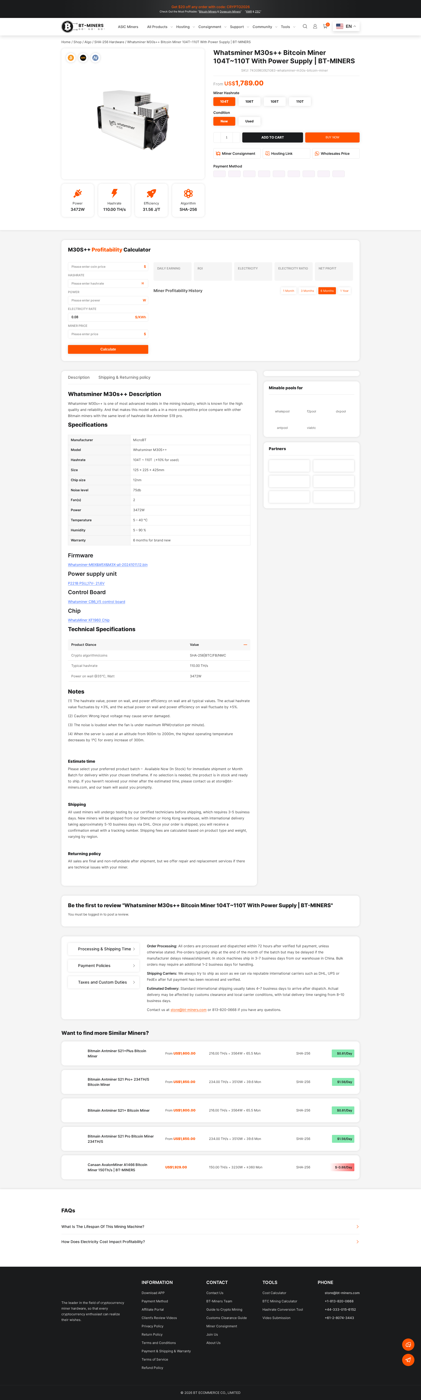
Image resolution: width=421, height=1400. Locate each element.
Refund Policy (152, 1368)
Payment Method (227, 166)
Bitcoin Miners (208, 11)
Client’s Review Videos (159, 1318)
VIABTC (311, 428)
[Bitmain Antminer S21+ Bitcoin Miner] (75, 1110)
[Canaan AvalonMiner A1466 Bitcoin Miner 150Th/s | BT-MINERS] (75, 1167)
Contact (217, 1282)
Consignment (209, 27)
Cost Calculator (274, 1293)
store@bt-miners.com (189, 1009)
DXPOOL (341, 411)
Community (262, 27)
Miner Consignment (221, 1326)
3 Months (307, 290)
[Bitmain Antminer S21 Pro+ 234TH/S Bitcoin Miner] (75, 1082)
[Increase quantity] (236, 137)
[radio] (224, 101)
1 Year (344, 290)
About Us (213, 1343)
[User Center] (315, 27)
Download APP (153, 1293)
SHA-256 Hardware (109, 42)
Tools (285, 27)
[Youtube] (97, 1334)
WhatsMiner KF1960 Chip (89, 620)
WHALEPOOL (282, 411)
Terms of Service (155, 1359)
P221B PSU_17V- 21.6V (86, 583)
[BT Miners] (82, 27)
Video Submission (276, 1318)
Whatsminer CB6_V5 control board (96, 601)
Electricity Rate (82, 309)
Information (157, 1282)
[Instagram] (112, 1334)
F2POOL (311, 411)
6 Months (327, 290)
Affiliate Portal (153, 1309)
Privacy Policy (152, 1326)
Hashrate (76, 275)
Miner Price (77, 326)
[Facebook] (66, 1334)
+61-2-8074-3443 (339, 1318)
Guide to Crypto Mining (224, 1309)
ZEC (257, 11)
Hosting (183, 27)
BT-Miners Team (219, 1301)
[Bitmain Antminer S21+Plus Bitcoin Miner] (75, 1053)
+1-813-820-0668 (339, 1301)
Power (73, 292)
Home (66, 42)
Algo (87, 42)
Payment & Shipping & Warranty (166, 1351)
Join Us (212, 1334)
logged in (95, 914)
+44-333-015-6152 (340, 1309)
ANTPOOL (282, 428)
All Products (157, 27)
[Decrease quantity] (217, 137)
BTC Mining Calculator (279, 1301)
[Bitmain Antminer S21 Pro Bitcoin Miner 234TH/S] (75, 1139)
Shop (77, 42)
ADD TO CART (272, 137)
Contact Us (214, 1293)
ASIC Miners (128, 27)
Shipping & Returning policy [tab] (124, 377)
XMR (249, 11)
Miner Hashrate (226, 93)
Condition (221, 112)
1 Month (288, 290)
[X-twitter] (82, 1334)
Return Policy (152, 1334)
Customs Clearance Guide (226, 1318)
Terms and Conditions (159, 1343)
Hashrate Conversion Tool (282, 1309)
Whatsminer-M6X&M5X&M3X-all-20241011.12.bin (108, 564)
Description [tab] (79, 377)
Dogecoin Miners (230, 11)
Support (237, 27)
